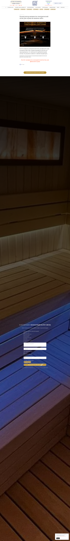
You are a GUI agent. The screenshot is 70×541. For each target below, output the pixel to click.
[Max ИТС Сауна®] (21, 5)
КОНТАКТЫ (62, 7)
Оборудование (47, 9)
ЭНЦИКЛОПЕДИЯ (52, 7)
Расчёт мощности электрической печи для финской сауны (35, 60)
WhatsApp (48, 2)
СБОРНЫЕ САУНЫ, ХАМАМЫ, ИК (20, 7)
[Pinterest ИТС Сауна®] (18, 5)
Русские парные (29, 9)
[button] (58, 3)
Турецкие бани (23, 9)
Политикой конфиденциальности (38, 367)
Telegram (48, 3)
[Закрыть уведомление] (68, 534)
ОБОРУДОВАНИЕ (45, 7)
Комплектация (53, 9)
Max (48, 4)
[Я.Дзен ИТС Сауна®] (13, 5)
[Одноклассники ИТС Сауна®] (14, 5)
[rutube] (16, 5)
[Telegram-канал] (10, 5)
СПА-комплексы (36, 9)
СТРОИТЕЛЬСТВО (10, 7)
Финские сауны (16, 9)
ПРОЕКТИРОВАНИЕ (30, 7)
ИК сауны (41, 9)
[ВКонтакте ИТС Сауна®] (11, 5)
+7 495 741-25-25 (48, 1)
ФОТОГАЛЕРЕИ (38, 7)
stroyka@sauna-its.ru (48, 5)
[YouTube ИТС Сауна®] (19, 5)
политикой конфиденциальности (61, 536)
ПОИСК (58, 7)
